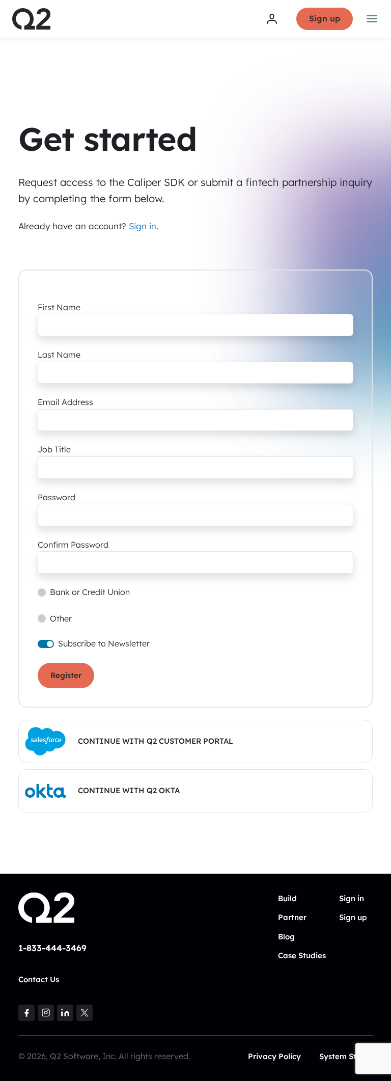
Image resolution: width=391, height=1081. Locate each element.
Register (65, 675)
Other (61, 618)
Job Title (54, 449)
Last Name (59, 354)
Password (56, 497)
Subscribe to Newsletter (104, 643)
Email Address (65, 402)
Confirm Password (73, 544)
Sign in (142, 226)
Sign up (324, 18)
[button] (195, 741)
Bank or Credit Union (90, 592)
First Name (59, 307)
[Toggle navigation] (372, 19)
